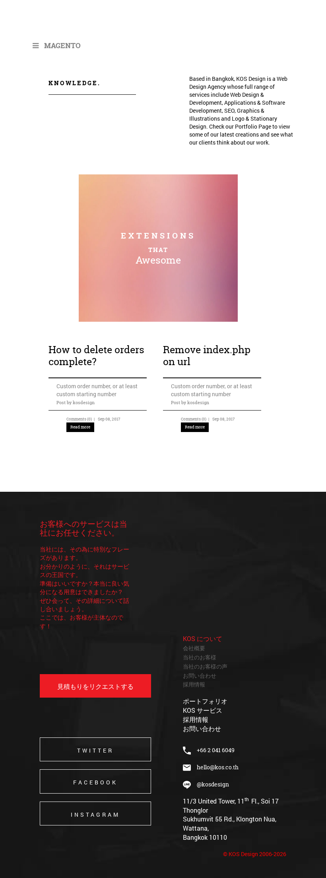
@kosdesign (210, 784)
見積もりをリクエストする (95, 686)
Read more (80, 427)
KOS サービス (202, 710)
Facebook (95, 782)
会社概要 (194, 648)
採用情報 (194, 684)
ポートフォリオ (205, 701)
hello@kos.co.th (218, 767)
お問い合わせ (199, 675)
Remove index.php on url (206, 355)
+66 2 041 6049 (213, 750)
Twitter (95, 750)
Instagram (95, 814)
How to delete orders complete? (96, 355)
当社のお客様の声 (205, 666)
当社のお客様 (199, 657)
